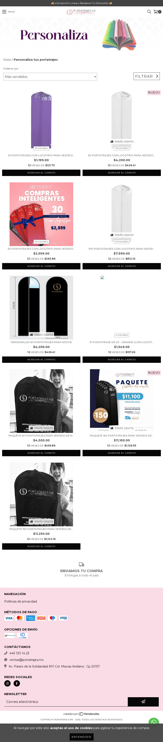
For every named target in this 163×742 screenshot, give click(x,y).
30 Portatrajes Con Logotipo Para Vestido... (41, 248)
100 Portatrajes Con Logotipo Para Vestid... (122, 248)
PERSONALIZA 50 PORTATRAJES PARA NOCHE (41, 342)
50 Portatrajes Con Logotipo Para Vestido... (121, 155)
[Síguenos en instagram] (7, 683)
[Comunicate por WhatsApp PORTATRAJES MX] (154, 722)
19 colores (41, 148)
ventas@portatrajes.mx (26, 660)
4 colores (122, 335)
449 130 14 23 (19, 653)
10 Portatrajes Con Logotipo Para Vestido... (41, 155)
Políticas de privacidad (20, 601)
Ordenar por (10, 68)
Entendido (81, 736)
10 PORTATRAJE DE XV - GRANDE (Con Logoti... (122, 342)
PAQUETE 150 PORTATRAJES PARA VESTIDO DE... (122, 435)
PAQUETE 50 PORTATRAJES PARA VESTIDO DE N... (41, 435)
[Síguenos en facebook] (17, 683)
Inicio (7, 60)
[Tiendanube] (81, 715)
